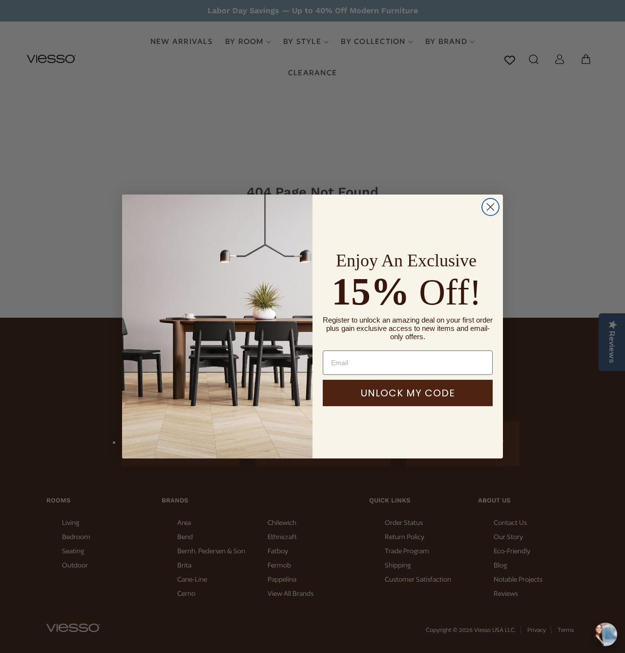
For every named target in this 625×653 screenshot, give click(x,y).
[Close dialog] (490, 207)
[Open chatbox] (605, 634)
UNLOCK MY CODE (408, 393)
